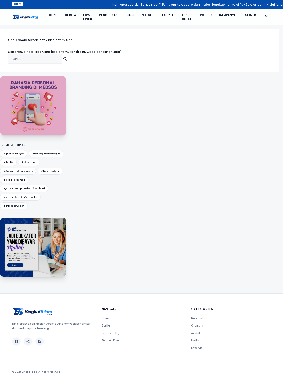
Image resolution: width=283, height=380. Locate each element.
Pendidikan (108, 15)
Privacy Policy (111, 333)
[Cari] (65, 59)
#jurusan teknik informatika (20, 197)
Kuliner (249, 15)
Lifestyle (166, 15)
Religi (146, 15)
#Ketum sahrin (50, 170)
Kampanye (227, 15)
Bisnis (129, 15)
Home (53, 15)
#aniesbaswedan (14, 205)
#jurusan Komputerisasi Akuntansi (24, 188)
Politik (206, 15)
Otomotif (197, 325)
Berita (70, 15)
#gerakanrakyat (14, 153)
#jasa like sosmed (14, 179)
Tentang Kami (110, 340)
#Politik (8, 162)
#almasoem (29, 162)
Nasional (197, 318)
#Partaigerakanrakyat (46, 153)
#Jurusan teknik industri (18, 170)
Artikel (195, 333)
